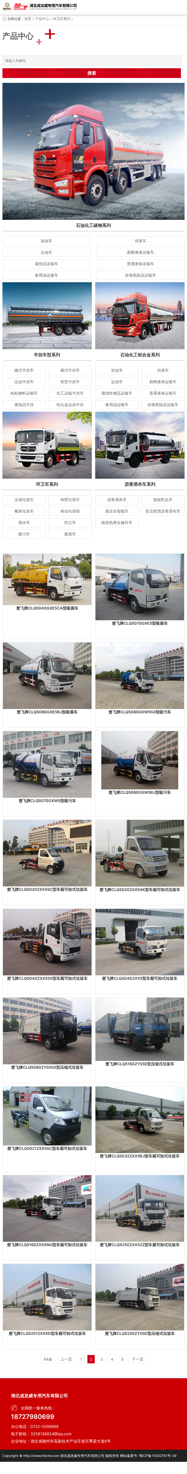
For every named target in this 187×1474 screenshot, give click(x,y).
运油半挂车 (24, 381)
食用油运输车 (46, 275)
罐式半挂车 (24, 370)
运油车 (46, 252)
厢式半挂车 (70, 370)
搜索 (91, 73)
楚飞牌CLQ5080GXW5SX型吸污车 (140, 711)
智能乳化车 (163, 499)
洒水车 (24, 522)
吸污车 (24, 534)
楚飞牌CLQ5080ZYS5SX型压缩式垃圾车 (47, 1067)
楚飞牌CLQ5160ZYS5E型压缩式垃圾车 (139, 1063)
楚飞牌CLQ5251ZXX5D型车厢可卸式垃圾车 (47, 1333)
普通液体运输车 (140, 263)
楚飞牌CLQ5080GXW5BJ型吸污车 (140, 792)
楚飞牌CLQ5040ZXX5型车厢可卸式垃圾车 (140, 978)
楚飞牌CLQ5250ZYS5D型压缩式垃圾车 (140, 1333)
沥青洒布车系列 (140, 484)
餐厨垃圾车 (24, 511)
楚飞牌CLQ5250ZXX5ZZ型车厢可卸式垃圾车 (140, 1244)
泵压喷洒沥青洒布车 (162, 511)
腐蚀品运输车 (46, 263)
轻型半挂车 (70, 381)
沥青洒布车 (117, 499)
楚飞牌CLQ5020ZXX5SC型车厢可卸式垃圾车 (47, 889)
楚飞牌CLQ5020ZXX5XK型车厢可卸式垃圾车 (140, 889)
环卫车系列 (61, 19)
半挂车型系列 (47, 354)
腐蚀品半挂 (24, 404)
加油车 (46, 240)
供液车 (140, 240)
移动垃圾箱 (70, 511)
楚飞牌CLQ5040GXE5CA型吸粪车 (47, 608)
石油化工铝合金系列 (140, 354)
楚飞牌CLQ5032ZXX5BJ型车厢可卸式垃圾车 (140, 1156)
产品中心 (42, 19)
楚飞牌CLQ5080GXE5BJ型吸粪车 (47, 711)
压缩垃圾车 (24, 499)
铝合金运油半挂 (70, 404)
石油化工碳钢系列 (93, 225)
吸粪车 (70, 534)
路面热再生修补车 (116, 522)
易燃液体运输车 (140, 252)
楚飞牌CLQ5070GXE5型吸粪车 (140, 623)
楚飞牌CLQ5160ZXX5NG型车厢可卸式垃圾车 (47, 1244)
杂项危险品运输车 (140, 275)
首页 (27, 19)
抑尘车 (70, 522)
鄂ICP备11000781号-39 (158, 1456)
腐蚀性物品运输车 (116, 393)
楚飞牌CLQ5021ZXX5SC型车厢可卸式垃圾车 (47, 1148)
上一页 (66, 1359)
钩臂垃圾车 (70, 499)
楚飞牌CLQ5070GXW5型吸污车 (47, 800)
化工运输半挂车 (70, 393)
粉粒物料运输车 (24, 393)
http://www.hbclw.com (41, 1456)
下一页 (137, 1359)
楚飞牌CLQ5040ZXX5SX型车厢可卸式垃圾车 (47, 978)
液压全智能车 (117, 511)
